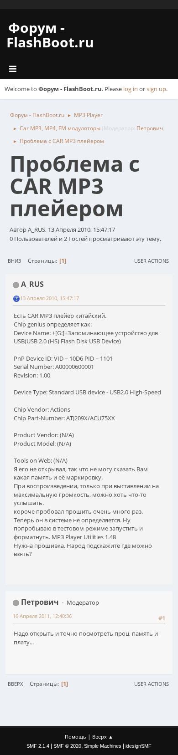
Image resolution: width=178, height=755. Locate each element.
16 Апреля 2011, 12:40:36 (42, 615)
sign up (156, 89)
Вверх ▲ (102, 736)
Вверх (15, 683)
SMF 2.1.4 (37, 746)
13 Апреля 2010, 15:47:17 (49, 298)
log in (130, 89)
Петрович (149, 128)
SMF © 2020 (67, 746)
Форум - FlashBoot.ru (50, 34)
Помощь (75, 736)
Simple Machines (102, 746)
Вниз (14, 260)
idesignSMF (139, 746)
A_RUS (32, 284)
